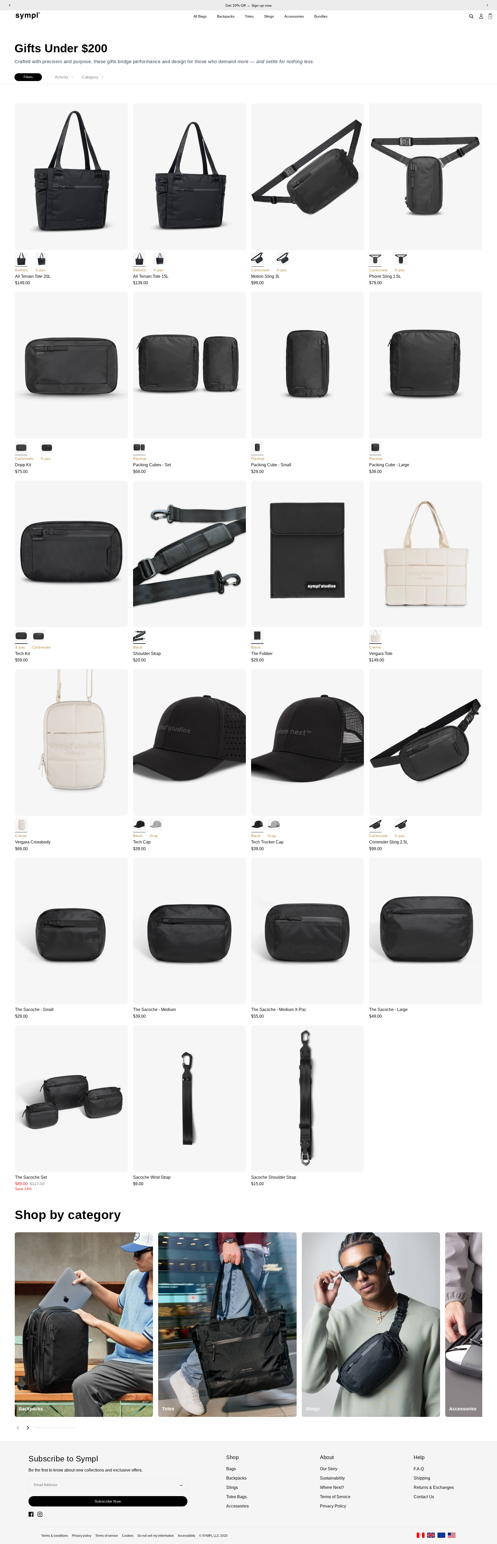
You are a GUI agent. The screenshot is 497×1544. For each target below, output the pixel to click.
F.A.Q (419, 1469)
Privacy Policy (333, 1506)
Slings (269, 16)
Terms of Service (335, 1497)
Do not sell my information (155, 1536)
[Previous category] (18, 1428)
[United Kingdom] (431, 1536)
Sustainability (332, 1478)
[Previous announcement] (9, 5)
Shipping (422, 1478)
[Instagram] (40, 1514)
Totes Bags (236, 1497)
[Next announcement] (487, 5)
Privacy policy (81, 1536)
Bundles (320, 16)
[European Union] (441, 1536)
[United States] (452, 1536)
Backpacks (226, 16)
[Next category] (28, 1428)
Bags (231, 1469)
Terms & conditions (54, 1536)
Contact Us (424, 1497)
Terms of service (106, 1536)
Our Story (328, 1469)
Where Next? (332, 1487)
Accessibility (186, 1536)
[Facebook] (31, 1514)
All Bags (200, 16)
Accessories (294, 16)
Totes (249, 16)
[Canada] (421, 1536)
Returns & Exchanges (434, 1487)
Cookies (128, 1536)
